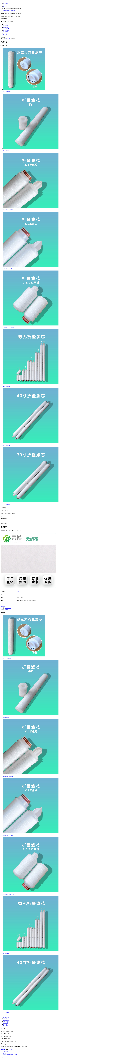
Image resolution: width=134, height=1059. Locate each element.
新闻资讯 (5, 31)
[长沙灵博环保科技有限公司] (8, 10)
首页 (4, 24)
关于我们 (5, 33)
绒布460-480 (8, 608)
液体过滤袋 (6, 30)
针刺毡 (6, 609)
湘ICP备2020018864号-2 (16, 1049)
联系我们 (5, 6)
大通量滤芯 (6, 28)
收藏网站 (5, 3)
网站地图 (3, 1049)
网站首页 (8, 38)
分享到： (3, 606)
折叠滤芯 (5, 27)
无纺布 (18, 591)
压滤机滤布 (6, 26)
